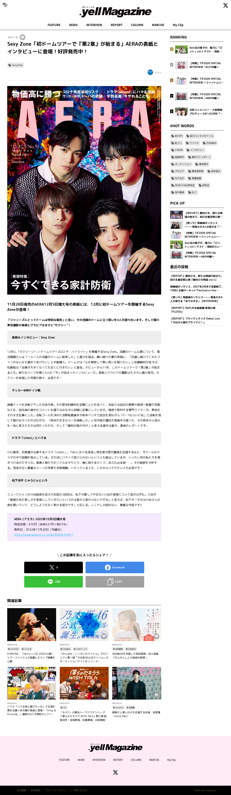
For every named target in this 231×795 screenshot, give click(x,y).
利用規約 (35, 790)
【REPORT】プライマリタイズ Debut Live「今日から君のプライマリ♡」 (195, 320)
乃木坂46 (67, 649)
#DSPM (178, 136)
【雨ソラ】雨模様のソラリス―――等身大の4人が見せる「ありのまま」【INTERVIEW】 (196, 299)
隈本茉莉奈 (198, 171)
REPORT (117, 25)
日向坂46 (132, 649)
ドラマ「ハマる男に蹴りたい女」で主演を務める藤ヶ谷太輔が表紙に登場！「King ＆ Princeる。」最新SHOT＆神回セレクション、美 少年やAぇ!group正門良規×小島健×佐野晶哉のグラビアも (31, 710)
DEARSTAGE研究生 (185, 185)
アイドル (194, 143)
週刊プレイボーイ (201, 157)
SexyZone (17, 65)
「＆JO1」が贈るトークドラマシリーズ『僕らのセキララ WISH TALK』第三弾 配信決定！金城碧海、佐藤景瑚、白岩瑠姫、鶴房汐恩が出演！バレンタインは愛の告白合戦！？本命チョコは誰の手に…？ (84, 716)
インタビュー (197, 150)
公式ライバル (81, 649)
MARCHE (158, 25)
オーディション (183, 164)
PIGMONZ (14, 649)
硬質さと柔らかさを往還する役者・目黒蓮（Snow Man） (136, 714)
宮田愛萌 (119, 649)
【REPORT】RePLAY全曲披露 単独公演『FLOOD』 (192, 309)
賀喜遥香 (196, 178)
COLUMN (137, 25)
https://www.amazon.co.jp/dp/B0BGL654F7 (43, 535)
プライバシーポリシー (56, 790)
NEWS (73, 25)
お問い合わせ (80, 790)
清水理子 (203, 164)
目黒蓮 (131, 707)
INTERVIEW (94, 25)
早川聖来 (179, 192)
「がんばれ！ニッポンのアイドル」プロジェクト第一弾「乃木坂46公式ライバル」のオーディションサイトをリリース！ (84, 657)
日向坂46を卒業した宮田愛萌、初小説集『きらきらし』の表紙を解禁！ (135, 655)
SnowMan (119, 707)
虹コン (178, 143)
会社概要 (21, 790)
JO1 (64, 707)
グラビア (179, 171)
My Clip (178, 25)
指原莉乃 (179, 157)
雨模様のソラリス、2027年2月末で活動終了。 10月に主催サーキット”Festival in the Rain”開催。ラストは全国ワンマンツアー (197, 288)
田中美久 (216, 171)
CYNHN (179, 150)
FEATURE (54, 25)
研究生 (205, 185)
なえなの (179, 178)
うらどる (27, 649)
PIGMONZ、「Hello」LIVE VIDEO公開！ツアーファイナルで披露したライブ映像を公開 (31, 657)
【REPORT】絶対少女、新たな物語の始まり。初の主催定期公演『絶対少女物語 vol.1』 (196, 277)
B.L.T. (194, 192)
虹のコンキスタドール (201, 136)
